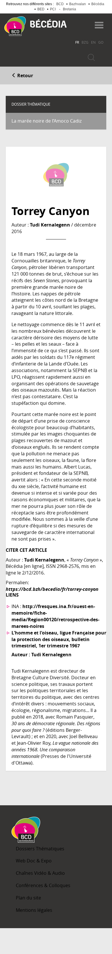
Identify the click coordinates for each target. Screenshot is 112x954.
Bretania (69, 9)
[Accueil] (15, 26)
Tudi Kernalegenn (50, 225)
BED (41, 9)
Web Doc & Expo (34, 861)
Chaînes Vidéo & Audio (40, 873)
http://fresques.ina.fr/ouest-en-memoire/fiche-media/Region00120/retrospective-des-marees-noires (55, 616)
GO (100, 42)
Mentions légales (34, 910)
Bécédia (97, 4)
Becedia (48, 23)
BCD (60, 4)
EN (93, 42)
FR (77, 42)
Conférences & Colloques (43, 885)
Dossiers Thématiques (40, 848)
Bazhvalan (77, 4)
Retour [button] (24, 75)
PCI (53, 9)
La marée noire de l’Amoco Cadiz (46, 121)
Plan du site (28, 898)
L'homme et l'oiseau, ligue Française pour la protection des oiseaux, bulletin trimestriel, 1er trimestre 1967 (58, 639)
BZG (85, 42)
